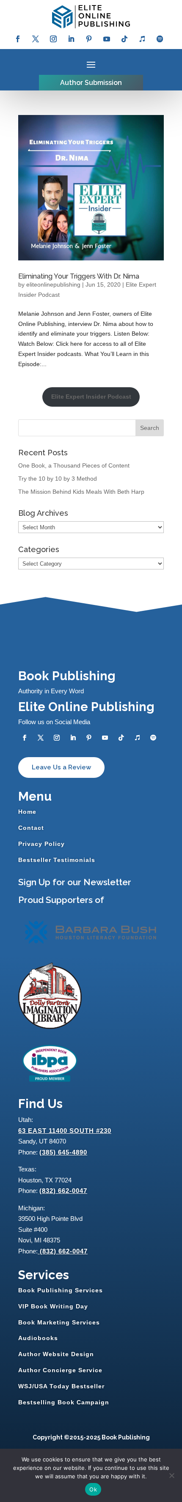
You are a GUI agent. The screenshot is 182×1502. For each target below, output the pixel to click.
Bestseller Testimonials (56, 859)
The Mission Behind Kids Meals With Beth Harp (81, 491)
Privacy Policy (41, 843)
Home (27, 811)
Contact (31, 827)
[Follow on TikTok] (124, 39)
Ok (93, 1489)
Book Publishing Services (60, 1290)
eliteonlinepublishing (53, 284)
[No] (171, 1475)
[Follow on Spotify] (160, 39)
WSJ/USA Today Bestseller (61, 1386)
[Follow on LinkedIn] (71, 39)
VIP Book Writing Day (53, 1306)
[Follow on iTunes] (142, 39)
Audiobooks (38, 1338)
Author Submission (91, 83)
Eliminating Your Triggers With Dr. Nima (78, 276)
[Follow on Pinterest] (89, 39)
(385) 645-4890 (63, 1152)
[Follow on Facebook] (18, 39)
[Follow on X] (35, 39)
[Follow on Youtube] (106, 39)
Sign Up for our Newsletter (74, 882)
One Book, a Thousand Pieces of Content (74, 465)
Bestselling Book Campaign (63, 1402)
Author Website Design (56, 1354)
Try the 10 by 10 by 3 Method (57, 478)
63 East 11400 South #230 (64, 1130)
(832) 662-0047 (63, 1190)
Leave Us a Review (61, 767)
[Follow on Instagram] (53, 39)
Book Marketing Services (59, 1322)
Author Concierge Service (60, 1370)
